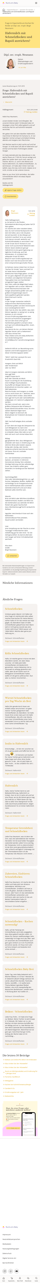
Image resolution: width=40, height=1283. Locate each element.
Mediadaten (7, 1244)
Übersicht (8, 102)
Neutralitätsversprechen (11, 1239)
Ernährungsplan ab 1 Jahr (14, 1092)
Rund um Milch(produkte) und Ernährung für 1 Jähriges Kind (21, 1072)
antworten (13, 556)
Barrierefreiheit (8, 1263)
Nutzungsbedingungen (11, 1249)
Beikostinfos (9, 1096)
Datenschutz (7, 1253)
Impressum (7, 1235)
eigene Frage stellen (14, 190)
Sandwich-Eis (10, 1088)
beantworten (11, 196)
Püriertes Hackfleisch (12, 1077)
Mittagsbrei (9, 1081)
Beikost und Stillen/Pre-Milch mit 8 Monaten (21, 1060)
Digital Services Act (9, 1258)
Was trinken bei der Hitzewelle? (16, 1064)
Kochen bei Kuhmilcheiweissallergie (18, 1084)
